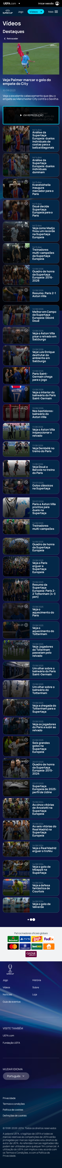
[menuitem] (21, 11)
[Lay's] (37, 939)
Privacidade (9, 1098)
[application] (31, 59)
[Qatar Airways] (31, 954)
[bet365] (37, 946)
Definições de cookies (15, 1115)
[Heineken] (13, 939)
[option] (31, 115)
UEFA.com (8, 1035)
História (36, 980)
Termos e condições (14, 1103)
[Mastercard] (13, 946)
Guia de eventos (11, 1001)
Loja (34, 994)
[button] (35, 11)
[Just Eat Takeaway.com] (48, 946)
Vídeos (6, 987)
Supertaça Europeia (8, 11)
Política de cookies (13, 1109)
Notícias (7, 994)
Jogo (5, 980)
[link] (20, 11)
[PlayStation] (25, 939)
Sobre (35, 987)
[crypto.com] (25, 946)
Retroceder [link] (12, 38)
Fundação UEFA (11, 1042)
